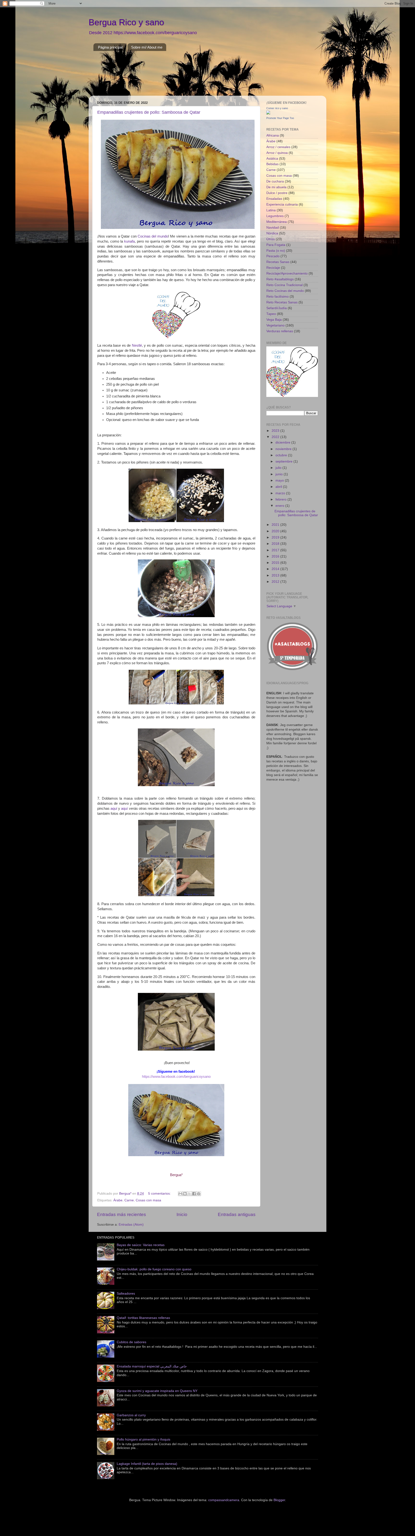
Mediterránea (276, 222)
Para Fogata (275, 245)
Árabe (117, 1200)
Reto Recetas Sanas (282, 302)
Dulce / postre (276, 193)
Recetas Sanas (277, 262)
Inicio (182, 1214)
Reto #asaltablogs (280, 279)
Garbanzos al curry (131, 1415)
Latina (271, 210)
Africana (272, 135)
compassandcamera (223, 1500)
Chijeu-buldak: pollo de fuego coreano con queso (154, 1269)
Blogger (279, 1500)
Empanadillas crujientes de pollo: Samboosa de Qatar (148, 112)
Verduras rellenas (279, 331)
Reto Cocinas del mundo (285, 291)
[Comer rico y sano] (268, 113)
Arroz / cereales (278, 147)
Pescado (273, 256)
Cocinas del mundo (153, 236)
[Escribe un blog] (185, 1193)
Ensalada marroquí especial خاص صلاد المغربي (152, 1366)
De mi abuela (276, 187)
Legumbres (275, 216)
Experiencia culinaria (282, 204)
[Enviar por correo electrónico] (180, 1193)
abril (279, 487)
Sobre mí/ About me (146, 47)
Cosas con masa (148, 1200)
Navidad (272, 227)
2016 (276, 556)
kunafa (129, 241)
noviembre (284, 449)
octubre (281, 455)
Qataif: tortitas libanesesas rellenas (143, 1318)
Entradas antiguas (237, 1214)
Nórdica (272, 233)
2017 (276, 550)
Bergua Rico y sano (126, 22)
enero (280, 506)
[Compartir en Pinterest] (198, 1193)
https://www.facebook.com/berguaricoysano (176, 1076)
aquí (113, 808)
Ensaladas (274, 199)
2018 (276, 543)
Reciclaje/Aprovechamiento (287, 273)
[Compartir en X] (189, 1193)
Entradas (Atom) (131, 1224)
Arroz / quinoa (277, 153)
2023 (276, 431)
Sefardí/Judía (276, 308)
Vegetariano (275, 325)
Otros (270, 239)
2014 (276, 569)
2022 (276, 437)
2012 (276, 581)
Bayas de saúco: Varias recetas (141, 1245)
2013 (276, 575)
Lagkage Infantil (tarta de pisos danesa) (147, 1464)
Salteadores (126, 1293)
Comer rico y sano (277, 108)
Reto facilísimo (277, 296)
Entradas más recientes (121, 1214)
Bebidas (272, 164)
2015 (276, 562)
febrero (281, 499)
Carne (129, 1200)
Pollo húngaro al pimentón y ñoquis (143, 1439)
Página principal (110, 47)
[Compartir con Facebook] (194, 1193)
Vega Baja (274, 319)
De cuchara (275, 181)
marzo (280, 493)
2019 (276, 537)
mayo (280, 480)
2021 (276, 525)
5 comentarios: (160, 1193)
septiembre (284, 461)
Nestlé (137, 345)
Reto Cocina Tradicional (284, 285)
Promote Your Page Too (280, 118)
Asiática (272, 158)
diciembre (283, 442)
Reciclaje (273, 268)
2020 (276, 531)
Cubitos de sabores (131, 1342)
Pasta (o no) (275, 250)
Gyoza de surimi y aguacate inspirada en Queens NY (157, 1391)
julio (278, 468)
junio (279, 474)
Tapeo (271, 314)
